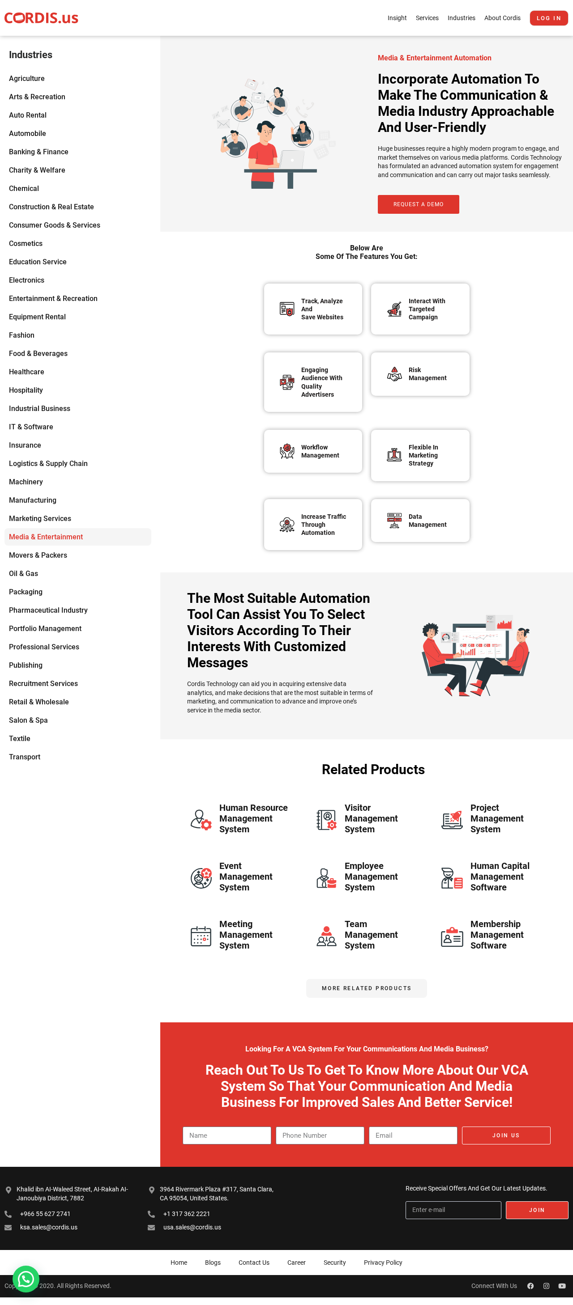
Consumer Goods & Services (54, 225)
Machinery (26, 482)
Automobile (27, 133)
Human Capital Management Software (500, 876)
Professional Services (44, 647)
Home (179, 1262)
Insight (397, 17)
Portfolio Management (45, 628)
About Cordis (502, 17)
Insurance (25, 445)
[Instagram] (546, 1286)
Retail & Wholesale (39, 702)
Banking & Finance (38, 152)
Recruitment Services (43, 683)
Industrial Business (39, 408)
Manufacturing (32, 500)
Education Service (38, 262)
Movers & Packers (38, 555)
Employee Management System (371, 876)
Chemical (24, 188)
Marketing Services (40, 518)
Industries (461, 17)
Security (335, 1262)
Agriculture (27, 78)
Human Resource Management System (253, 818)
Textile (19, 738)
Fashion (21, 335)
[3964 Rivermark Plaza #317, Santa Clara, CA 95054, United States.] (151, 1190)
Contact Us (254, 1262)
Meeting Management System (246, 935)
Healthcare (26, 372)
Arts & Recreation (37, 97)
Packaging (26, 592)
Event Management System (246, 876)
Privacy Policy (383, 1262)
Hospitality (26, 390)
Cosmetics (26, 243)
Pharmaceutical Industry (48, 610)
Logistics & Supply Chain (48, 463)
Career (296, 1262)
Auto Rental (28, 115)
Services (427, 17)
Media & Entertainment (46, 537)
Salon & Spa (28, 720)
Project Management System (497, 818)
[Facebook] (530, 1286)
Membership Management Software (497, 935)
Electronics (26, 280)
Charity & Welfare (37, 170)
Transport (24, 757)
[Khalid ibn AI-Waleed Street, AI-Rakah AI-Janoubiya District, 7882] (8, 1190)
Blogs (213, 1262)
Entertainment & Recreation (53, 298)
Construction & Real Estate (51, 207)
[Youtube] (562, 1286)
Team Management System (371, 935)
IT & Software (31, 427)
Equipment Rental (37, 317)
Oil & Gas (23, 573)
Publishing (26, 665)
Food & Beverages (38, 353)
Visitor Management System (371, 818)
